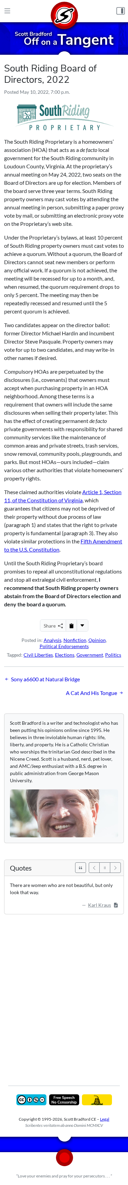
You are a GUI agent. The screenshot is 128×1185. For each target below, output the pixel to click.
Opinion (97, 640)
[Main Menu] (7, 11)
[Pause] (104, 867)
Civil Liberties (38, 655)
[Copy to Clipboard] (71, 625)
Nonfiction (74, 640)
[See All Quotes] (80, 867)
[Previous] (94, 867)
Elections (64, 655)
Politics (113, 655)
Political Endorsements (64, 646)
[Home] (64, 11)
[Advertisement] (64, 995)
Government (89, 655)
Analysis (52, 640)
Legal (104, 1119)
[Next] (115, 867)
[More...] (82, 625)
